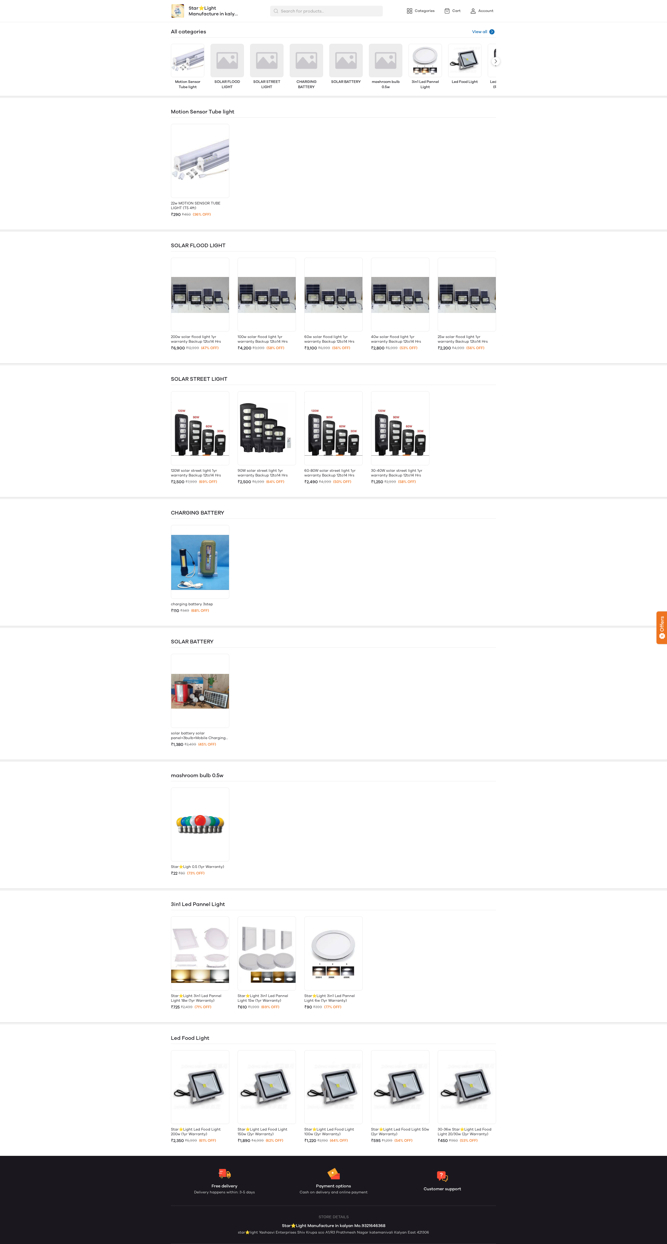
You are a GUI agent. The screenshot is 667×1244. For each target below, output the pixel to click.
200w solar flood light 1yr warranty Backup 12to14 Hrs (196, 339)
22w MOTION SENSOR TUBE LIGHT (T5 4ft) (195, 205)
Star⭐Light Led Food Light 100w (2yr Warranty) (329, 1131)
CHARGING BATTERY (307, 84)
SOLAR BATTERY (346, 82)
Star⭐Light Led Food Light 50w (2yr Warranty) (400, 1131)
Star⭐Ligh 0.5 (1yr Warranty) (197, 867)
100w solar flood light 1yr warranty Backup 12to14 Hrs (263, 339)
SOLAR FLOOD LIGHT (227, 84)
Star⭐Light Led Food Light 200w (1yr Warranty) (196, 1131)
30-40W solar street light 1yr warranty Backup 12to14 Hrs (396, 473)
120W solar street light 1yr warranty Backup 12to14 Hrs (196, 473)
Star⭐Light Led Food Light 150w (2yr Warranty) (262, 1131)
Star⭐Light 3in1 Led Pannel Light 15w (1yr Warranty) (263, 998)
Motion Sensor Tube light (187, 84)
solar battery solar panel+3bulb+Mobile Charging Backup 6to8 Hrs (198, 735)
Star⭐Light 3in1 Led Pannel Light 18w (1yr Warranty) (196, 998)
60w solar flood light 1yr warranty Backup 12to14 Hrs (329, 339)
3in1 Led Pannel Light (425, 84)
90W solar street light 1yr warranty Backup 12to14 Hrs (263, 473)
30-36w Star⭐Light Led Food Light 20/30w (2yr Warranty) (464, 1131)
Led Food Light (465, 82)
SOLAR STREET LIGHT (266, 84)
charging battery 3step (192, 604)
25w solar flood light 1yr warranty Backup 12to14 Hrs (463, 339)
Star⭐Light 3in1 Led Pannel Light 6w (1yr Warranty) (329, 998)
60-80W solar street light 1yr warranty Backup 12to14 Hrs (330, 473)
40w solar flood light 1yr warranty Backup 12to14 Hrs (396, 339)
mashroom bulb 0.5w (386, 84)
